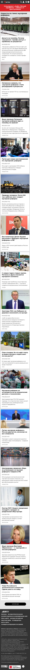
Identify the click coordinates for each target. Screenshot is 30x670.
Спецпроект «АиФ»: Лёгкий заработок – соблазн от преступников (15, 7)
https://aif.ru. (21, 659)
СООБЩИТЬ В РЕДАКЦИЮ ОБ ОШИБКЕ (12, 624)
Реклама (4, 614)
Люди (4, 287)
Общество (5, 135)
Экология (5, 213)
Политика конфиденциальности (10, 662)
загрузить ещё (15, 604)
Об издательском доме (15, 614)
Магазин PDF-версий (16, 618)
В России (5, 95)
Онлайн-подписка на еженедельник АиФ (14, 616)
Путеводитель (16, 620)
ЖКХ (3, 59)
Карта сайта (5, 622)
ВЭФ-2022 (4, 328)
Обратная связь (6, 620)
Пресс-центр (5, 618)
